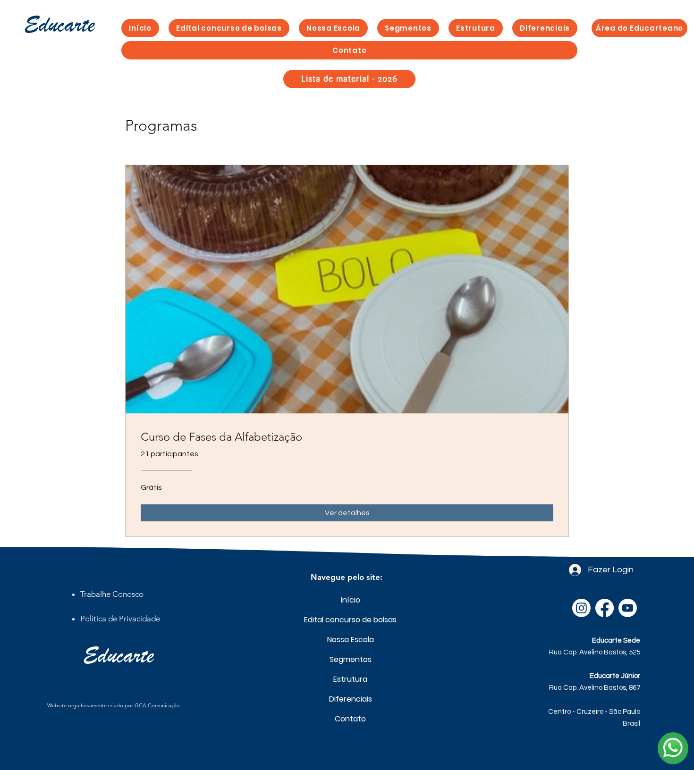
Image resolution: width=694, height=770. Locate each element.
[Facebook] (604, 608)
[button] (408, 28)
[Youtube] (627, 608)
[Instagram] (581, 608)
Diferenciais (350, 699)
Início (350, 599)
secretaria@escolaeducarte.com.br (583, 747)
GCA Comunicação (157, 705)
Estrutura (350, 679)
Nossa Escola (350, 639)
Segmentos (351, 659)
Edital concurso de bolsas (350, 619)
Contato (350, 718)
